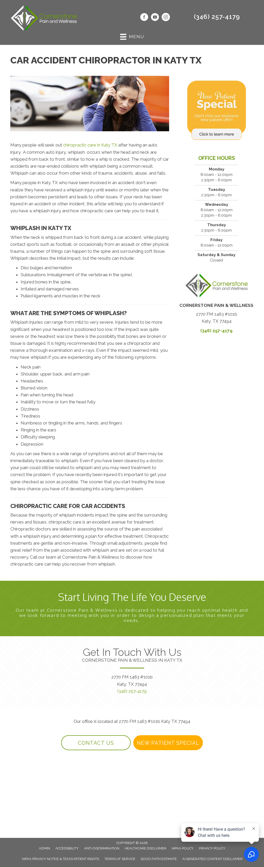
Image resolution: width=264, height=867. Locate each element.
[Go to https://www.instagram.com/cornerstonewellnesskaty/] (166, 18)
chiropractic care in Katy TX (90, 145)
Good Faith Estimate (159, 859)
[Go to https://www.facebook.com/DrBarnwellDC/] (144, 18)
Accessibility (67, 848)
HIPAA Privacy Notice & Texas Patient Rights (60, 859)
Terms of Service (119, 859)
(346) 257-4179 (217, 16)
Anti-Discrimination (101, 848)
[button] (96, 742)
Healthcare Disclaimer (145, 848)
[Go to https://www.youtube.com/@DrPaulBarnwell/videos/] (155, 18)
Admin (44, 848)
